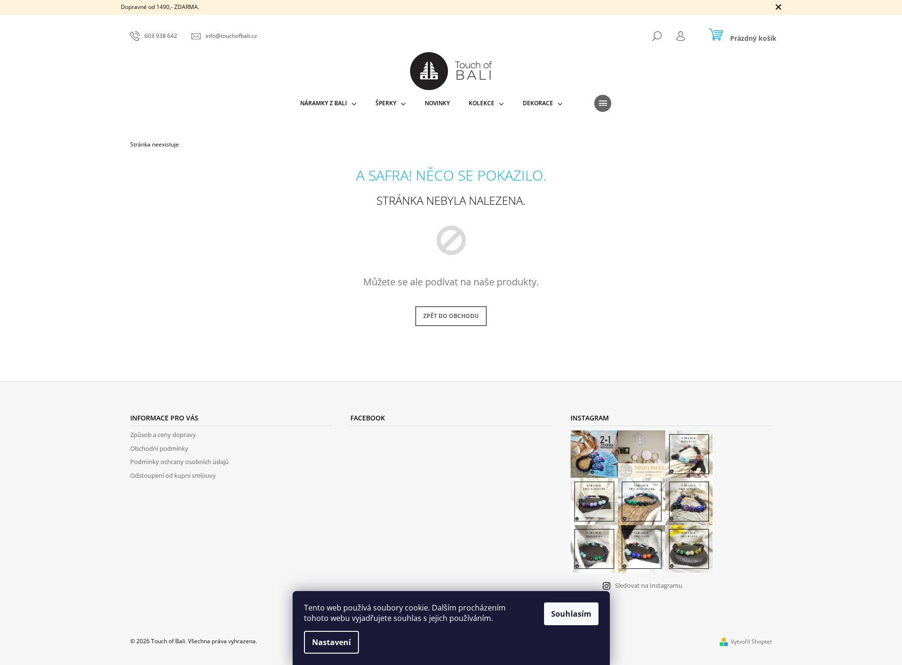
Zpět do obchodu (451, 316)
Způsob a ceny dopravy (163, 434)
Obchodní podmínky (159, 448)
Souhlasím (571, 614)
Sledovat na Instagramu (648, 585)
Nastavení (331, 642)
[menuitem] (328, 103)
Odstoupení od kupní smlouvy (173, 475)
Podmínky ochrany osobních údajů (179, 461)
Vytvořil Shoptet (751, 642)
